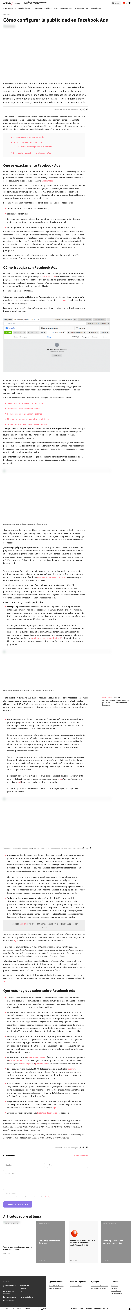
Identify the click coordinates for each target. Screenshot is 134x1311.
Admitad (114, 1288)
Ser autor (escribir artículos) (99, 1286)
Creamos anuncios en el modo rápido (23, 408)
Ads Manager (47, 180)
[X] (87, 109)
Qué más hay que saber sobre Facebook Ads (32, 153)
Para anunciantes (66, 8)
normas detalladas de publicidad (51, 577)
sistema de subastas (36, 1057)
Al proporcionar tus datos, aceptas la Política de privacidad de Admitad (30, 1197)
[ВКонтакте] (80, 109)
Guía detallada (107, 697)
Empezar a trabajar (76, 1286)
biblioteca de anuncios (47, 1112)
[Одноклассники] (83, 109)
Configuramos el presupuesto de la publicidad (27, 424)
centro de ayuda (49, 276)
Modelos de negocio (25, 8)
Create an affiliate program (99, 1288)
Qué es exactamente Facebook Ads (28, 137)
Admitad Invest (116, 1291)
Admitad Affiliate (116, 1293)
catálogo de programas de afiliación (47, 638)
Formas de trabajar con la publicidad (36, 146)
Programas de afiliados (43, 8)
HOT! (56, 8)
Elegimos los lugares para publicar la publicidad (28, 419)
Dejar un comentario (80, 1156)
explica (23, 923)
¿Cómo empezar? (9, 8)
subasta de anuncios (18, 1060)
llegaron (71, 1068)
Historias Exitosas (81, 8)
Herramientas (95, 8)
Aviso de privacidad (55, 1288)
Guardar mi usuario (11, 1193)
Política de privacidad (49, 1197)
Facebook (114, 1286)
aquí (65, 300)
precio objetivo (26, 1063)
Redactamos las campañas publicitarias (24, 413)
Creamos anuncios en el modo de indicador (26, 403)
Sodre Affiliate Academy (56, 1286)
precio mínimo (41, 1063)
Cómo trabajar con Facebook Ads (27, 142)
